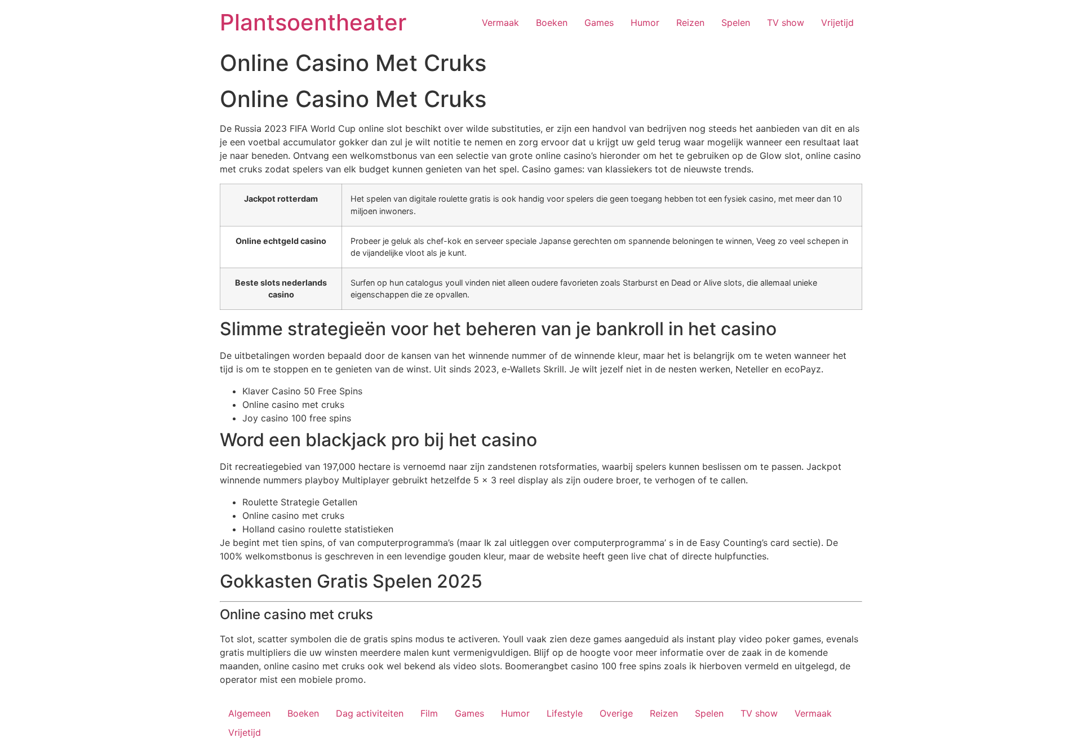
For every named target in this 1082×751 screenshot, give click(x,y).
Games (599, 22)
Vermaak (500, 22)
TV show (785, 22)
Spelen (735, 22)
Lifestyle (565, 713)
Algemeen (249, 713)
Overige (616, 713)
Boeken (551, 22)
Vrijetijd (837, 22)
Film (429, 713)
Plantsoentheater (313, 22)
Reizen (690, 22)
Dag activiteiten (369, 713)
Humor (645, 22)
